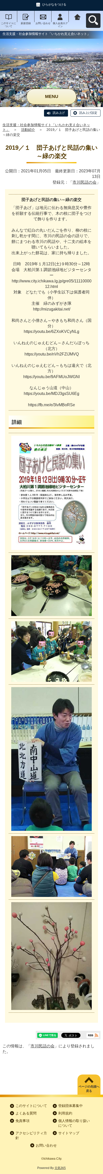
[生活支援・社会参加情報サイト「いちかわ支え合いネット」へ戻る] (77, 16)
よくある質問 (26, 1113)
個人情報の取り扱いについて (74, 1123)
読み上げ (59, 113)
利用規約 (65, 1113)
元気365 (60, 1168)
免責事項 (23, 1121)
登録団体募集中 (70, 1106)
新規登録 (26, 23)
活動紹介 (28, 130)
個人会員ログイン (60, 25)
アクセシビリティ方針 (31, 1135)
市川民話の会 (84, 182)
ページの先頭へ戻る (89, 1089)
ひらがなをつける (54, 4)
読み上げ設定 (88, 113)
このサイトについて (8, 25)
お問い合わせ (43, 23)
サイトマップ (68, 1133)
